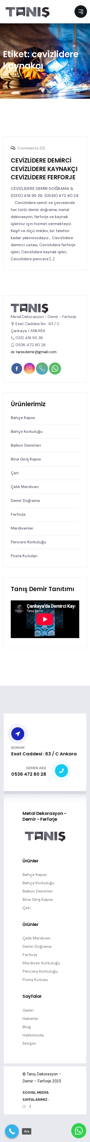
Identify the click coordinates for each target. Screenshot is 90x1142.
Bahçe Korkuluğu (27, 431)
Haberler (30, 1018)
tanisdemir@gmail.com (36, 351)
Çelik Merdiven (25, 486)
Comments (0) (30, 148)
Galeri (28, 1010)
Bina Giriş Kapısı (26, 459)
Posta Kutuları (24, 555)
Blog (26, 1026)
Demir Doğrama (25, 500)
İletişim (29, 1043)
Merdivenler (22, 528)
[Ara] (12, 1131)
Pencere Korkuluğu (28, 542)
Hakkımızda (33, 1035)
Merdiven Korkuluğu (41, 963)
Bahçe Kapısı (23, 417)
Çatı (15, 473)
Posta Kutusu (35, 979)
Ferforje (18, 514)
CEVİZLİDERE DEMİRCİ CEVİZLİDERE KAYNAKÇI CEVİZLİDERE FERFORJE (44, 168)
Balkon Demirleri (26, 445)
